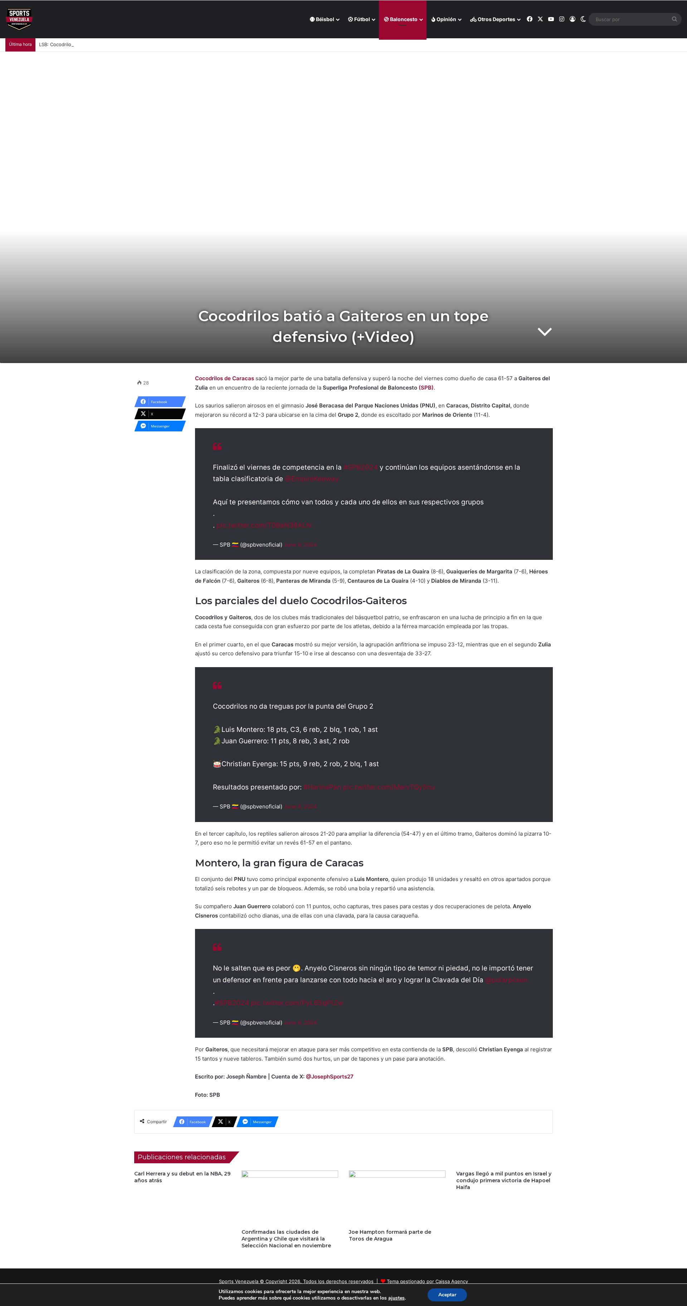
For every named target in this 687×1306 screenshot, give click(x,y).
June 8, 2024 (300, 544)
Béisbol (324, 19)
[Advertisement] (343, 105)
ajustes (396, 1298)
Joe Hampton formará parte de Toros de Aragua (390, 1235)
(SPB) (426, 387)
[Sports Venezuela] (19, 19)
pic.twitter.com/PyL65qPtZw (297, 1003)
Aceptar (447, 1294)
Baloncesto (403, 19)
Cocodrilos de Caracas (225, 378)
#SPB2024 (361, 467)
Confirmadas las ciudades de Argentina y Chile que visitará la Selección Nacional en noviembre (286, 1239)
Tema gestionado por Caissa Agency (427, 1281)
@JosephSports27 (330, 1076)
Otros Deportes (496, 19)
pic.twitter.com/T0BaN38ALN (263, 525)
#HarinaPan (322, 787)
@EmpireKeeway (312, 479)
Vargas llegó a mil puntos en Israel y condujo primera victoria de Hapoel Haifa (503, 1180)
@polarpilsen (506, 980)
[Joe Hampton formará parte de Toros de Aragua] (397, 1197)
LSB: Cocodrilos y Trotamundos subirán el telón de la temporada (110, 44)
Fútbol (361, 19)
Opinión (445, 19)
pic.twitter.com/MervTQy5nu (389, 787)
